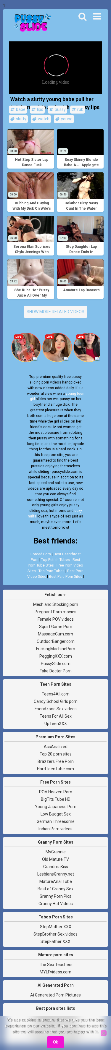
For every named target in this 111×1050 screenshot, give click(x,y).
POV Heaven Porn (55, 791)
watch (43, 119)
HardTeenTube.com (55, 768)
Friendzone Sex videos (56, 708)
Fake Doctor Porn (56, 671)
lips (39, 109)
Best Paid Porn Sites (65, 576)
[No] (104, 1033)
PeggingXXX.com (55, 656)
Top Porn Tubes (51, 571)
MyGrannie (56, 852)
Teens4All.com (56, 694)
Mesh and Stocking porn (55, 604)
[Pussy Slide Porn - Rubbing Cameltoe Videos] (31, 23)
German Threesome (56, 821)
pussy (60, 109)
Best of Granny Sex (55, 888)
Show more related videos (55, 311)
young (66, 119)
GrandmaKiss (55, 866)
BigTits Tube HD (55, 799)
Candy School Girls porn (56, 701)
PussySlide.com (55, 663)
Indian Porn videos (55, 828)
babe (20, 109)
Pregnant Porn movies (55, 611)
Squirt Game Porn (55, 626)
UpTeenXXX (55, 723)
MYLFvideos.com (55, 972)
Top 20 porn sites (56, 754)
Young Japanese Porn (55, 806)
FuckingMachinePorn (55, 648)
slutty (20, 119)
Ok (55, 1042)
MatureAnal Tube (55, 881)
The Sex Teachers (56, 964)
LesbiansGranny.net (55, 874)
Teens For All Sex (56, 716)
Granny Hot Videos (55, 903)
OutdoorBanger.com (56, 641)
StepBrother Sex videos (55, 934)
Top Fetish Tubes (55, 559)
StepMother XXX (55, 926)
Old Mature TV (55, 859)
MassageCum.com (55, 634)
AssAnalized (55, 746)
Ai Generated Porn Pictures (55, 995)
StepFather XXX (55, 941)
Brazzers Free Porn (56, 761)
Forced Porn (40, 554)
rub (79, 109)
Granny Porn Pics (55, 896)
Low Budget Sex (56, 814)
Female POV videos (56, 619)
